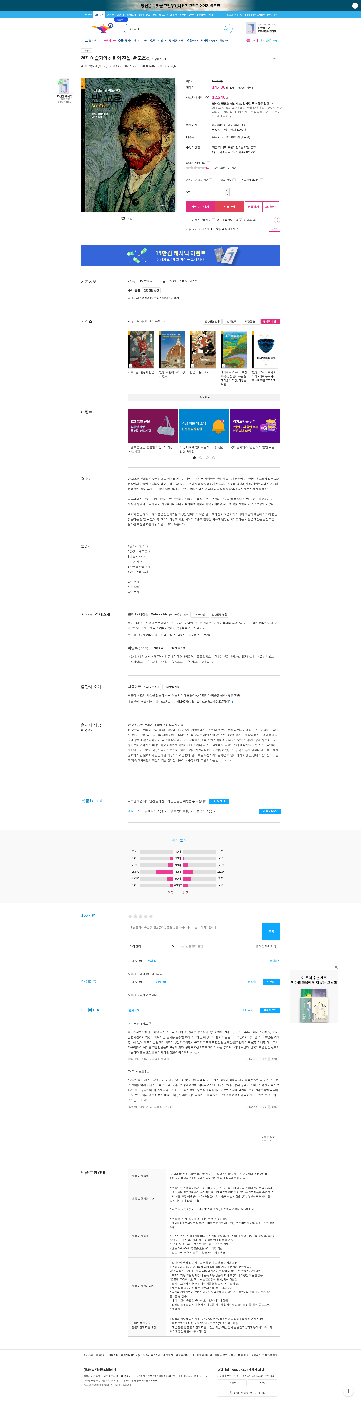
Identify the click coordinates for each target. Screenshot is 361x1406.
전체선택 (232, 321)
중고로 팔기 (251, 219)
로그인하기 (219, 801)
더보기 (225, 760)
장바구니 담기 (200, 206)
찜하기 (275, 1059)
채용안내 (101, 1355)
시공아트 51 (159, 59)
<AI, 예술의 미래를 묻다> (181, 695)
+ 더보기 (195, 1052)
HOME (88, 14)
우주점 (182, 14)
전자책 (110, 14)
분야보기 (93, 40)
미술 (165, 297)
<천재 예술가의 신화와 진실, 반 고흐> (161, 634)
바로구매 (229, 206)
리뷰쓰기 (272, 981)
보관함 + (270, 206)
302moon (132, 1106)
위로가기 (348, 1391)
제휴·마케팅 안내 (185, 1355)
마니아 (132, 811)
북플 (248, 40)
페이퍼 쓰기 (270, 1010)
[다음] (163, 145)
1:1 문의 (232, 1382)
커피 (210, 14)
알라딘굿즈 (144, 14)
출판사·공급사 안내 (225, 1355)
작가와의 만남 (208, 40)
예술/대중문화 (150, 297)
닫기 (355, 5)
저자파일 (200, 614)
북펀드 (223, 40)
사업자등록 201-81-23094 (117, 1376)
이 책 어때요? (270, 810)
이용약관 (113, 1355)
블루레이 (201, 14)
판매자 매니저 (204, 1355)
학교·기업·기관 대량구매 (264, 1355)
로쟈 (130, 1059)
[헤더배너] (261, 28)
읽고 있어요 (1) (180, 811)
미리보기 (129, 218)
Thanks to (252, 1059)
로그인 (230, 15)
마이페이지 (249, 15)
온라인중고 (159, 14)
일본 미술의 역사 (199, 372)
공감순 (252, 981)
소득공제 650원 (250, 179)
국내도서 (99, 15)
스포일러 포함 (195, 946)
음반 (191, 14)
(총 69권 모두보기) (152, 321)
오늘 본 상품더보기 (268, 1138)
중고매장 (172, 14)
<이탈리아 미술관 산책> (212, 695)
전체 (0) (152, 960)
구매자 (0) (135, 960)
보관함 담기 (251, 321)
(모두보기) (203, 634)
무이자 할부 (225, 179)
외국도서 (131, 14)
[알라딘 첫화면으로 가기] (104, 28)
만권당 (120, 14)
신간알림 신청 (151, 290)
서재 (255, 40)
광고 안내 (243, 1355)
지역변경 (250, 152)
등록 (271, 931)
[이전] (92, 145)
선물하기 (253, 206)
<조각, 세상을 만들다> (152, 695)
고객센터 (261, 15)
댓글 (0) (165, 1059)
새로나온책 (149, 40)
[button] (194, 457)
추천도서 (192, 40)
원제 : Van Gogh (166, 66)
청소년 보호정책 (151, 1355)
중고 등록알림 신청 (227, 219)
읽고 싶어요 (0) (154, 811)
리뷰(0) (232, 167)
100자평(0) (219, 167)
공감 (264, 1059)
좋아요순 (247, 1009)
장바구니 (272, 15)
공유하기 (274, 58)
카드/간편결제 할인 (197, 179)
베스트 (137, 40)
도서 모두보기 (151, 686)
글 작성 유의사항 (266, 946)
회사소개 (88, 1355)
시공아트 (135, 66)
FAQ (262, 1382)
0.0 (207, 167)
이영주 (114, 66)
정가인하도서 (176, 40)
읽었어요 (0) (205, 811)
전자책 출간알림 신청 (198, 219)
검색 (226, 28)
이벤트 (161, 40)
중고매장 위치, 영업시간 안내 (249, 1393)
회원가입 (238, 15)
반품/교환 (230, 1173)
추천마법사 (124, 40)
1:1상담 (217, 1173)
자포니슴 (133, 372)
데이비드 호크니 (230, 372)
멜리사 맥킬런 (89, 66)
